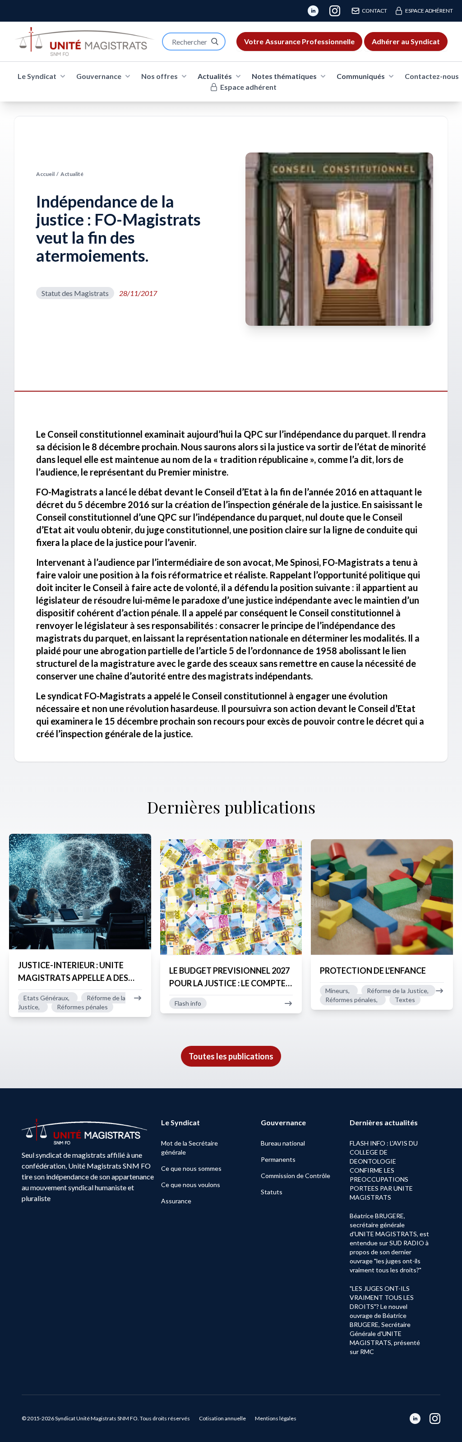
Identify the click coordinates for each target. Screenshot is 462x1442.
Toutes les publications (231, 1056)
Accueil (45, 174)
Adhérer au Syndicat (406, 41)
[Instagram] (335, 10)
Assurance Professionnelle (299, 41)
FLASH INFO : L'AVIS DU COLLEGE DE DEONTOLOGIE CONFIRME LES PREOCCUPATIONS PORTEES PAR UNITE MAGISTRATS (384, 1170)
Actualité (71, 174)
